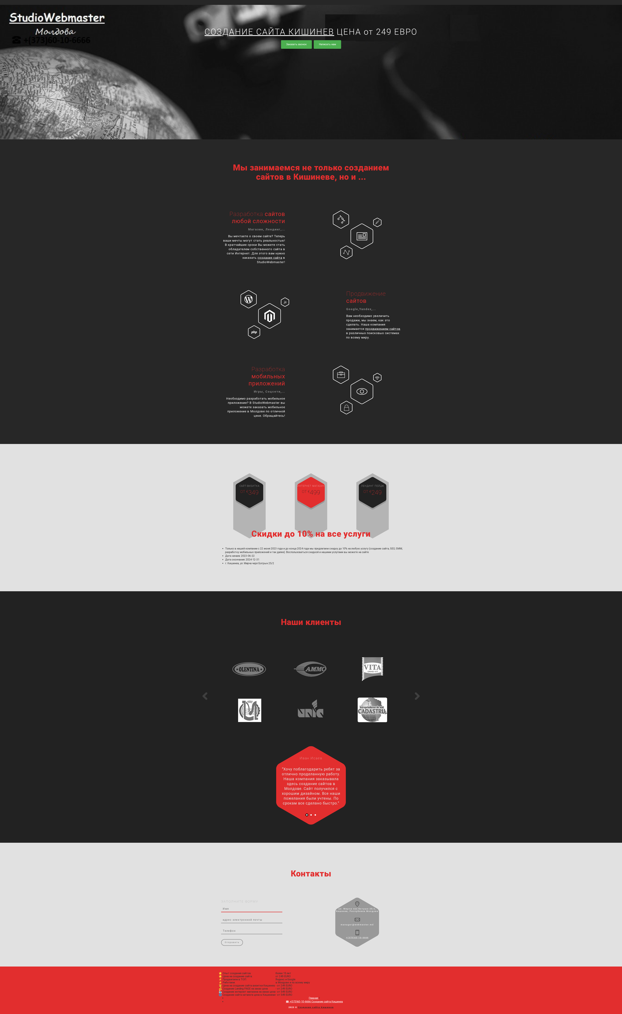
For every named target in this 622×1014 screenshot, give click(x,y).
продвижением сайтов (382, 329)
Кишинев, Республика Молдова (357, 911)
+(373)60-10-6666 (357, 937)
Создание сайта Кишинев (316, 1007)
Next (417, 696)
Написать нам (327, 44)
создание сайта (270, 258)
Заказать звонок (296, 44)
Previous (205, 696)
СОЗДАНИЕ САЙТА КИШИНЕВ (269, 32)
